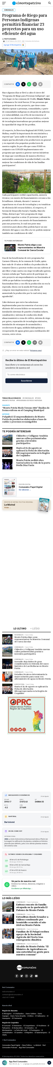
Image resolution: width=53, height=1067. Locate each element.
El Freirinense (17, 1018)
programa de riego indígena (29, 400)
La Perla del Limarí (20, 1030)
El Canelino (19, 1033)
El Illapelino (29, 1033)
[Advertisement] (26, 539)
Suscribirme (26, 381)
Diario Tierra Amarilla (18, 1016)
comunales (29, 398)
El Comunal (6, 1026)
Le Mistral (37, 1045)
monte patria (9, 400)
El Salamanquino (41, 1033)
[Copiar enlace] (40, 84)
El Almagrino (7, 1014)
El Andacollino (17, 1028)
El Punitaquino (34, 1030)
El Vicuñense (41, 1026)
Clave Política (27, 1045)
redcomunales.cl (8, 992)
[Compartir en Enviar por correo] (35, 84)
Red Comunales (10, 39)
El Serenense (17, 1026)
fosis (38, 398)
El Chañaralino (18, 1014)
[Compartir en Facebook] (18, 84)
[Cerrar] (49, 1063)
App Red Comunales (26, 1047)
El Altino (31, 1016)
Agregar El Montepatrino (12, 45)
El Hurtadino (29, 1028)
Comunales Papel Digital (11, 1045)
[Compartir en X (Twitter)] (23, 84)
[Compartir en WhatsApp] (29, 84)
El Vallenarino (40, 1016)
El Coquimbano (29, 1026)
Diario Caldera (31, 1014)
